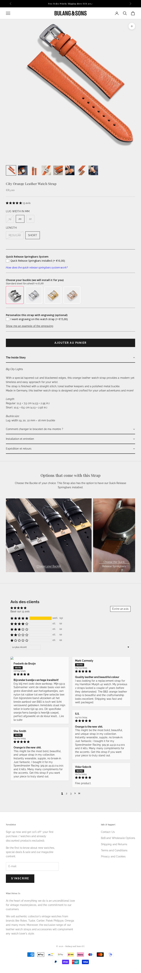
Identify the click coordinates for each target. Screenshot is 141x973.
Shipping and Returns (114, 844)
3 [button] (70, 793)
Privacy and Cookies (113, 856)
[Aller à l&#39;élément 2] (23, 170)
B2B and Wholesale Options (118, 838)
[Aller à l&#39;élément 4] (46, 170)
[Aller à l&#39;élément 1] (11, 170)
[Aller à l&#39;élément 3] (34, 170)
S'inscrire (20, 878)
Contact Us (108, 831)
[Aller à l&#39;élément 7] (81, 170)
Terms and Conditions (114, 850)
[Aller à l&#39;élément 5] (58, 170)
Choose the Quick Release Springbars (114, 564)
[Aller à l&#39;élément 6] (70, 170)
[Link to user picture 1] (39, 658)
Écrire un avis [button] (120, 608)
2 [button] (66, 793)
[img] (40, 674)
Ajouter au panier (71, 342)
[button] (14, 203)
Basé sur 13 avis (20, 611)
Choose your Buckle (49, 566)
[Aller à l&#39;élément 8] (93, 170)
